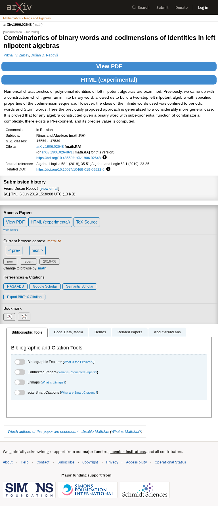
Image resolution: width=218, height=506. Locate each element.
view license (10, 229)
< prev (14, 250)
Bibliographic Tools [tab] (27, 332)
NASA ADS (15, 286)
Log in (203, 7)
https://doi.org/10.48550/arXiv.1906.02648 (68, 158)
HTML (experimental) (109, 80)
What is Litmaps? (53, 382)
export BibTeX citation (24, 297)
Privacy (112, 462)
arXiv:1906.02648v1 (57, 152)
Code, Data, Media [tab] (68, 332)
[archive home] (19, 7)
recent (28, 261)
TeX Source (87, 222)
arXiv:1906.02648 (50, 146)
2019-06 (49, 261)
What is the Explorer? (78, 362)
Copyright (90, 462)
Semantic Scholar (79, 286)
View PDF (109, 66)
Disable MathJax (95, 431)
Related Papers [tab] (130, 332)
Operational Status (170, 462)
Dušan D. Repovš (44, 55)
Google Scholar (45, 286)
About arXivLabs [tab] (167, 332)
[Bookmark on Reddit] (24, 317)
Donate (181, 7)
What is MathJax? (126, 431)
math (42, 268)
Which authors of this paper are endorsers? (43, 431)
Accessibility (136, 462)
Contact (43, 462)
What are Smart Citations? (79, 392)
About (8, 462)
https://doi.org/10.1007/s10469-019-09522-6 (70, 169)
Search (144, 7)
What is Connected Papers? (77, 372)
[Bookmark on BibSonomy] (9, 317)
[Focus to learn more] (104, 157)
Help (25, 462)
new (10, 261)
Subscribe (66, 462)
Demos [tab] (100, 332)
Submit (162, 7)
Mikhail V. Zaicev (16, 55)
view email (49, 188)
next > (37, 250)
